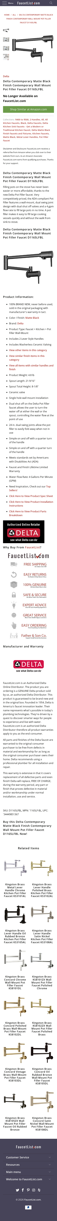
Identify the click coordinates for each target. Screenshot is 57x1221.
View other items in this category (28, 350)
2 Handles (35, 119)
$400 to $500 (22, 119)
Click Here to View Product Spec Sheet (31, 496)
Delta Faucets (34, 123)
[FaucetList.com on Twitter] (17, 1190)
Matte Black (9, 137)
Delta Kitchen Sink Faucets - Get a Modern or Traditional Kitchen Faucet (25, 126)
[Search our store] (52, 3)
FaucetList (32, 547)
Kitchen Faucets (40, 133)
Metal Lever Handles (27, 137)
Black (23, 123)
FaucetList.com (32, 1199)
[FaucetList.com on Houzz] (39, 1190)
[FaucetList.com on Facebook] (23, 1190)
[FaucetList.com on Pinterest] (28, 1190)
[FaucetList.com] (28, 3)
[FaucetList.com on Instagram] (33, 1190)
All (42, 119)
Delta (6, 76)
